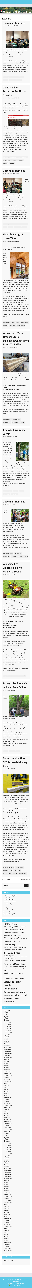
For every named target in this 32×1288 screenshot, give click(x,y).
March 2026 (7, 1021)
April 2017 (6, 1236)
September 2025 (8, 1033)
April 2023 (6, 1091)
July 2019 (6, 1182)
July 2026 (6, 1012)
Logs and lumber (7, 873)
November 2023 (8, 1077)
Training (11, 79)
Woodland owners (11, 999)
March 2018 (7, 1214)
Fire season (7, 947)
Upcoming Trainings (14, 23)
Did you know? (6, 160)
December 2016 (8, 1244)
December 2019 (8, 1172)
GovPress (12, 1280)
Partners (14, 160)
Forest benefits (21, 947)
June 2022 (6, 1111)
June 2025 (6, 1039)
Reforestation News (9, 906)
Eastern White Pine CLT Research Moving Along (15, 762)
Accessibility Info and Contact (16, 1283)
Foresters (15, 491)
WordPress (20, 1280)
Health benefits (24, 322)
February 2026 (7, 1023)
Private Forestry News (9, 904)
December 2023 (8, 1075)
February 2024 (7, 1071)
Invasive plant (6, 556)
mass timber (15, 422)
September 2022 (8, 1105)
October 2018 (7, 1200)
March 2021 (7, 1142)
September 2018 (8, 1202)
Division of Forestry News (10, 896)
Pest (18, 675)
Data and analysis (7, 491)
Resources (12, 163)
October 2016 (7, 1248)
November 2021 (8, 1125)
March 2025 (7, 1045)
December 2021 (8, 1123)
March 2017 (7, 1238)
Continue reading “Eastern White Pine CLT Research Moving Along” (15, 860)
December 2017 (8, 1220)
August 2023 (7, 1083)
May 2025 (6, 1041)
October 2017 (7, 1224)
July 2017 (6, 1230)
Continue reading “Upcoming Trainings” (15, 71)
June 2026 (6, 1014)
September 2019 (8, 1178)
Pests (23, 964)
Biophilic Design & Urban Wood (13, 236)
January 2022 (7, 1121)
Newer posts (25, 879)
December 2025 (8, 1027)
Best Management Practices (9, 76)
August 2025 (7, 1035)
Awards (14, 924)
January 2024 (7, 1073)
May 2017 (6, 1234)
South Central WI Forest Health (14, 974)
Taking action (6, 494)
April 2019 (6, 1188)
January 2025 (7, 1049)
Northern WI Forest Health (15, 961)
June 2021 (6, 1135)
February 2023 (7, 1095)
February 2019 (7, 1192)
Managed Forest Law (10, 958)
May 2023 (6, 1089)
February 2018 (7, 1216)
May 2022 (6, 1113)
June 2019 (6, 1184)
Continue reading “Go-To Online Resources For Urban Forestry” (15, 150)
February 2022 (7, 1119)
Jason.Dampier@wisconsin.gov (12, 110)
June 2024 (6, 1063)
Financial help (9, 945)
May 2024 (6, 1065)
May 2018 (6, 1210)
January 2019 (7, 1194)
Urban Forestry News (9, 910)
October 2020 (7, 1152)
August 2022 (7, 1107)
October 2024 (7, 1055)
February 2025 (7, 1047)
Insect (13, 675)
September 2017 (8, 1226)
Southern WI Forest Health (14, 979)
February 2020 (7, 1168)
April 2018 (6, 1212)
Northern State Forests (10, 902)
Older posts (6, 879)
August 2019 (7, 1180)
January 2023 (7, 1097)
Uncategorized (7, 908)
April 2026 (6, 1019)
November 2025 (8, 1029)
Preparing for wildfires (8, 966)
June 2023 (6, 1087)
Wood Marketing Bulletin (10, 914)
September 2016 (8, 1250)
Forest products (15, 322)
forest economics (16, 419)
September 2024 (8, 1057)
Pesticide (18, 964)
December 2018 (8, 1196)
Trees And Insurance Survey (14, 432)
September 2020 (8, 1154)
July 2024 (6, 1061)
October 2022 (7, 1103)
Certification (20, 76)
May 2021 (6, 1138)
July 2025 (6, 1037)
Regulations (15, 969)
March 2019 (7, 1190)
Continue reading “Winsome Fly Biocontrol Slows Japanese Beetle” (15, 669)
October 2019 (7, 1176)
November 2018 (8, 1198)
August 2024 (7, 1059)
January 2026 (7, 1025)
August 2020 (7, 1156)
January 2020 (7, 1170)
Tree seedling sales (8, 995)
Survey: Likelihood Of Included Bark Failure (15, 685)
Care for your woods (22, 157)
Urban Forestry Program (20, 139)
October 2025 (7, 1031)
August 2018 (7, 1204)
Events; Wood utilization (17, 942)
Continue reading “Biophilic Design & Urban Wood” (16, 315)
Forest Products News (9, 899)
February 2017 (7, 1240)
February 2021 (7, 1144)
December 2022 (8, 1099)
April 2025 (6, 1043)
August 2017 (7, 1228)
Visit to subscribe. (8, 1260)
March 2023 (7, 1093)
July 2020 (6, 1158)
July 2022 (6, 1109)
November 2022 (8, 1101)
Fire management (19, 945)
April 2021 (6, 1140)
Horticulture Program (19, 137)
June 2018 (6, 1208)
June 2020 (6, 1160)
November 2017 (8, 1222)
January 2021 (7, 1146)
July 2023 (6, 1085)
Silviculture (6, 971)
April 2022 (6, 1115)
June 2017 (6, 1232)
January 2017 (7, 1242)
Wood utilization (21, 325)
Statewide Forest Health (12, 984)
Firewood (14, 947)
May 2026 (6, 1017)
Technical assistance (11, 992)
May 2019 (6, 1186)
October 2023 (7, 1079)
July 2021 (6, 1133)
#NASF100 (8, 924)
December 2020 (8, 1148)
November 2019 (8, 1174)
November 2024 (8, 1053)
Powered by (6, 1280)
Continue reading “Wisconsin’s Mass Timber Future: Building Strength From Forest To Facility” (16, 411)
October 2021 (7, 1127)
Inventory (14, 556)
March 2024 (7, 1069)
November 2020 (8, 1150)
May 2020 (6, 1162)
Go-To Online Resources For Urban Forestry (14, 91)
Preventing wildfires (19, 966)
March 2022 (7, 1117)
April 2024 (6, 1067)
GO (27, 885)
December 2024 (8, 1051)
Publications (20, 160)
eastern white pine (7, 870)
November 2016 (8, 1246)
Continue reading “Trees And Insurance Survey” (14, 484)
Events (4, 227)
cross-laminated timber (8, 867)
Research (5, 79)
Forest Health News (9, 898)
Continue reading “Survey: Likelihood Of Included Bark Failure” (15, 744)
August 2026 (7, 1011)
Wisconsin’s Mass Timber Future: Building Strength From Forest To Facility (16, 339)
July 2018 (6, 1206)
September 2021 (8, 1129)
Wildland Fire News (9, 912)
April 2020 (6, 1164)
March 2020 (7, 1166)
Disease (23, 939)
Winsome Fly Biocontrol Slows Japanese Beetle (12, 568)
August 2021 (7, 1131)
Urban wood (18, 79)
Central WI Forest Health (14, 933)
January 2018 (7, 1218)
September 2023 (8, 1081)
